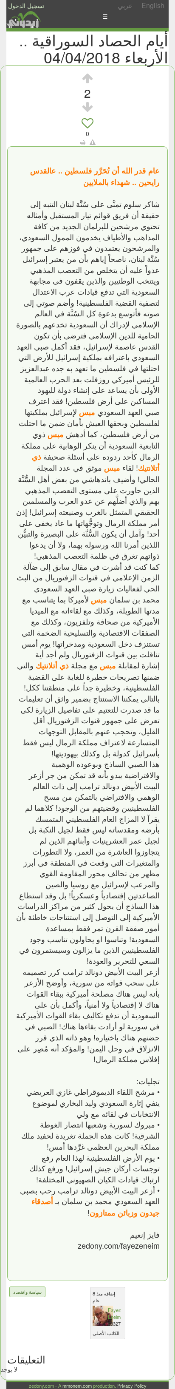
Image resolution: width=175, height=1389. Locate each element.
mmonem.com (77, 1385)
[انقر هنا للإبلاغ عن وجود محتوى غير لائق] (93, 142)
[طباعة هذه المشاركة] (82, 142)
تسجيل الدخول (26, 5)
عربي (125, 5)
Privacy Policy (132, 1385)
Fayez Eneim (114, 1313)
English (152, 5)
